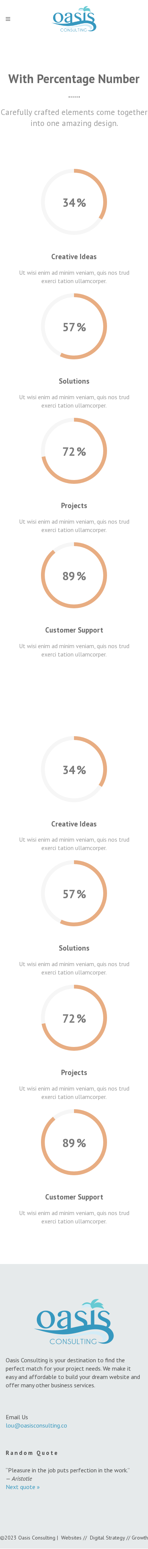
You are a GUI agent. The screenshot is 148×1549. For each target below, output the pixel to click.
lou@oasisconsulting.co (36, 1425)
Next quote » (23, 1487)
